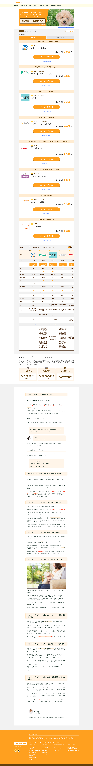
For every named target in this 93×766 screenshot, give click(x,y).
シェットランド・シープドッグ (60, 738)
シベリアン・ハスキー (69, 738)
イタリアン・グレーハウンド (56, 737)
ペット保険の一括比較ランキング (25, 5)
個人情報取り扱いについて (34, 754)
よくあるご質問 (45, 754)
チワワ (31, 737)
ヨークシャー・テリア (49, 742)
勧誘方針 (31, 755)
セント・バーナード (48, 739)
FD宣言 (30, 759)
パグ (66, 739)
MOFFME (16, 5)
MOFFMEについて (32, 747)
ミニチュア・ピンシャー (41, 742)
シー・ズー (54, 738)
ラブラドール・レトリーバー (56, 742)
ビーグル (72, 739)
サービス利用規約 (32, 752)
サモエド (51, 738)
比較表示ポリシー (32, 757)
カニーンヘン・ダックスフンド (65, 737)
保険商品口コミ (45, 750)
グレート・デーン (32, 738)
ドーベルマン (54, 739)
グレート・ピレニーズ (38, 738)
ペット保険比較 (45, 747)
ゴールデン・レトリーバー (46, 738)
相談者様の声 (44, 752)
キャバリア (72, 737)
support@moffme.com (74, 750)
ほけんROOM (56, 750)
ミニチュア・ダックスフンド (33, 742)
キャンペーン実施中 (33, 324)
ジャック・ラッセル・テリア (33, 739)
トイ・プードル (35, 737)
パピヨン (69, 739)
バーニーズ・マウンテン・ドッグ (61, 739)
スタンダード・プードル (41, 739)
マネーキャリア (57, 747)
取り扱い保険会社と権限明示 (34, 750)
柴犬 (38, 737)
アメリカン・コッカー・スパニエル (47, 737)
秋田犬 (40, 737)
